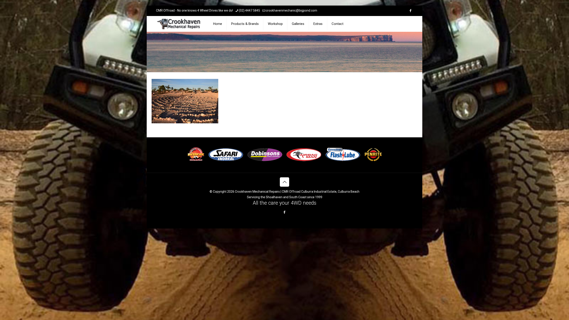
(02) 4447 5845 (249, 10)
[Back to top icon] (284, 182)
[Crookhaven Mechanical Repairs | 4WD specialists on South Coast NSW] (179, 24)
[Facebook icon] (410, 11)
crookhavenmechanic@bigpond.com (291, 10)
